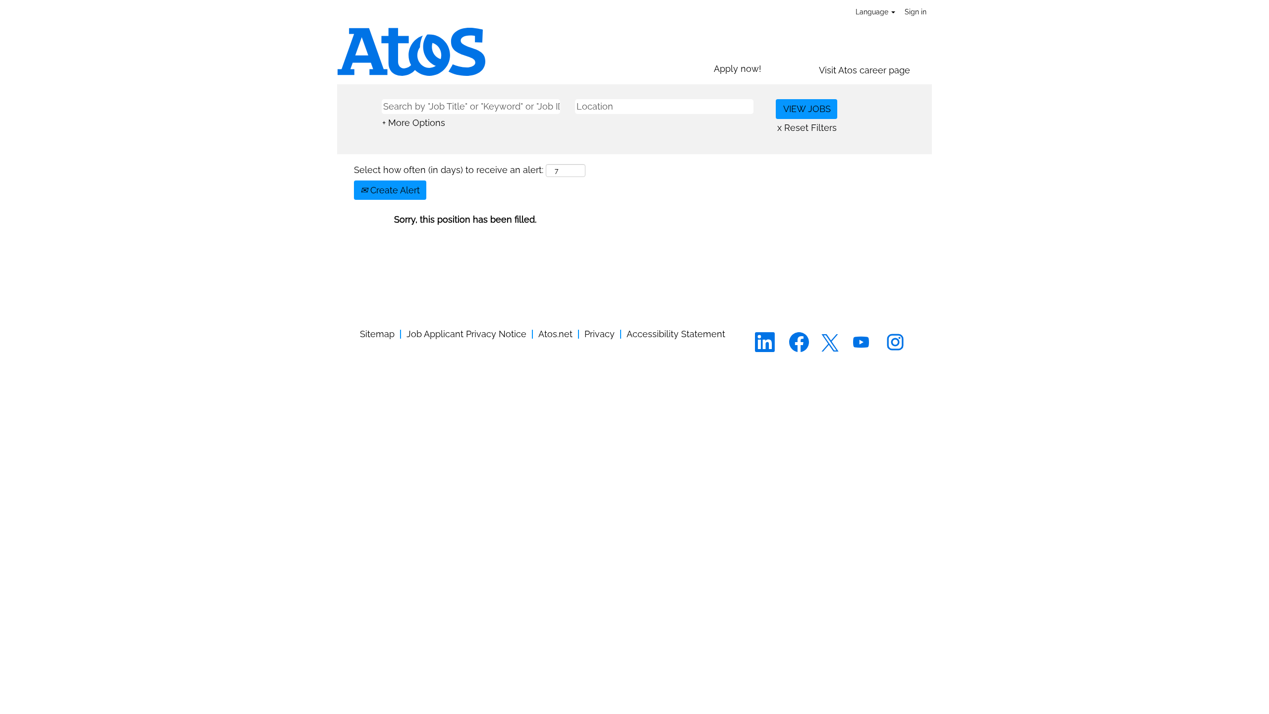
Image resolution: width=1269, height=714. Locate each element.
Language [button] (873, 12)
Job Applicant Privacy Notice (466, 334)
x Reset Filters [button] (807, 127)
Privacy (599, 334)
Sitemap (377, 334)
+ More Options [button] (413, 123)
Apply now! (737, 68)
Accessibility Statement (676, 334)
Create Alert (394, 190)
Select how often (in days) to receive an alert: (448, 170)
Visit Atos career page (864, 70)
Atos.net (555, 334)
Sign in (915, 12)
